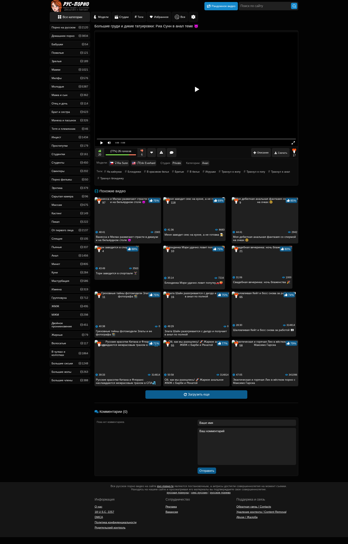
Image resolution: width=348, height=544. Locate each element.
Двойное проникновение (70, 324)
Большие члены (70, 380)
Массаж (70, 204)
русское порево (220, 492)
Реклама (171, 506)
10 (172, 251)
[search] (294, 6)
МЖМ (70, 314)
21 (241, 251)
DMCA (99, 517)
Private (177, 163)
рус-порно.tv (165, 486)
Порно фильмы (70, 179)
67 (104, 345)
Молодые (70, 86)
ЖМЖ (70, 306)
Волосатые (70, 343)
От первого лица (70, 230)
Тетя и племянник (70, 128)
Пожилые (70, 52)
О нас (98, 506)
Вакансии (172, 511)
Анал (70, 255)
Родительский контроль (110, 527)
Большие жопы (70, 371)
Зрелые (70, 61)
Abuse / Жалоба (247, 517)
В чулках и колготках (70, 353)
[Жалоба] (161, 152)
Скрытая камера (70, 196)
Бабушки (70, 44)
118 (173, 202)
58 (241, 345)
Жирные (70, 334)
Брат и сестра (70, 111)
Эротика (70, 188)
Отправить (206, 470)
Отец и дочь (70, 103)
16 (172, 297)
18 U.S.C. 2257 (104, 511)
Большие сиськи (70, 363)
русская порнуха (178, 492)
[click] (9, 542)
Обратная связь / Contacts (253, 506)
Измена (70, 289)
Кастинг (70, 213)
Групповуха (70, 297)
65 (241, 297)
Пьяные (70, 247)
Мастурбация (70, 280)
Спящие (70, 238)
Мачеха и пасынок (70, 120)
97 (104, 202)
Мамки (70, 69)
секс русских (199, 492)
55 (172, 345)
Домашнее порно (70, 35)
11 (103, 297)
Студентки (70, 154)
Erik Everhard (147, 163)
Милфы (70, 78)
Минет (70, 264)
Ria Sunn (122, 163)
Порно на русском (70, 27)
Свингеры (70, 171)
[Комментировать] (171, 152)
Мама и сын (70, 95)
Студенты (70, 162)
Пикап (70, 221)
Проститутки (70, 145)
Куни (70, 272)
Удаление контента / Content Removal (261, 511)
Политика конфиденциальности (116, 522)
